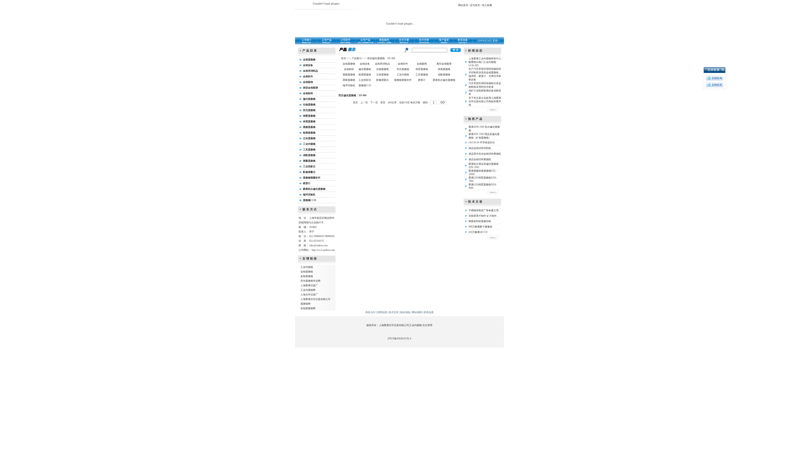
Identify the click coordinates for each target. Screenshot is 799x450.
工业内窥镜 (309, 143)
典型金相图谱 (310, 87)
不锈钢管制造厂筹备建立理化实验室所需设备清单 (496, 210)
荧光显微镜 (309, 110)
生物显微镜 (309, 104)
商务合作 (370, 312)
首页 (344, 58)
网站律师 (417, 312)
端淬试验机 (309, 194)
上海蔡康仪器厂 (309, 285)
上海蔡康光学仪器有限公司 (315, 299)
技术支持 (394, 312)
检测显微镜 (309, 132)
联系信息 (429, 312)
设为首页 (475, 5)
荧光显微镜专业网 (310, 280)
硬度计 (306, 183)
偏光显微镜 (309, 99)
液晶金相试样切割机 (480, 148)
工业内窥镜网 (307, 290)
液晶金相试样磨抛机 (480, 159)
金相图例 (308, 82)
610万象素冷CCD (478, 232)
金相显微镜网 (307, 308)
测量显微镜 (309, 160)
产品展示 (356, 58)
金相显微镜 (309, 59)
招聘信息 (382, 312)
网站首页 (463, 5)
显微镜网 (305, 303)
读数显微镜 (309, 155)
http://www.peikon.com (323, 250)
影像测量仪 (309, 172)
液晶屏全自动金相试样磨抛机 (485, 153)
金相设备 (308, 65)
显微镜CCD (309, 200)
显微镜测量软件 (311, 177)
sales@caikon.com (318, 245)
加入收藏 (487, 5)
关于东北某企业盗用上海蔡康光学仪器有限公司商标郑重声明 (485, 101)
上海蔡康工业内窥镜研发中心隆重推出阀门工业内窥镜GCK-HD (485, 62)
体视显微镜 (309, 121)
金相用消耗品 (310, 70)
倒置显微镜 (309, 115)
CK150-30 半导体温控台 (482, 142)
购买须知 (405, 312)
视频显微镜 (309, 127)
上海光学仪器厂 (309, 294)
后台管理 (427, 325)
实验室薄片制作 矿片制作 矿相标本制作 (490, 215)
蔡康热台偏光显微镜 (314, 189)
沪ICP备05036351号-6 (399, 338)
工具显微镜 (309, 149)
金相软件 (308, 76)
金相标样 (308, 93)
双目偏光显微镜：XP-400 (381, 58)
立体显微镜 (309, 138)
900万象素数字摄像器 (480, 226)
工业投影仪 (309, 166)
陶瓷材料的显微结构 (480, 221)
